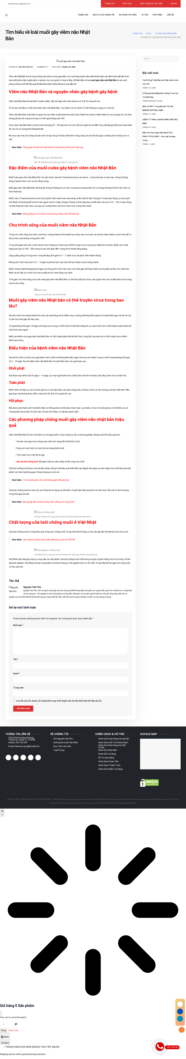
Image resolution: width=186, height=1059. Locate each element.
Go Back (5, 1043)
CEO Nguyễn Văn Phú (63, 739)
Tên (15, 659)
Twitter (16, 757)
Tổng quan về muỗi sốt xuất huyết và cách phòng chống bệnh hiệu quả (53, 147)
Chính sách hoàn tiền (108, 761)
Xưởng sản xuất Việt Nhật (65, 742)
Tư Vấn (144, 15)
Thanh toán (12, 1030)
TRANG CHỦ (110, 4)
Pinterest (23, 757)
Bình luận (18, 625)
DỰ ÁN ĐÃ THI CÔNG (128, 15)
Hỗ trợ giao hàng (106, 758)
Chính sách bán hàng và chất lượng (112, 746)
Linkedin (38, 757)
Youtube (30, 757)
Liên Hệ (170, 15)
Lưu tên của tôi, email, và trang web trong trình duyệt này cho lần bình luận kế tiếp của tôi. (59, 701)
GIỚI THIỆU (127, 4)
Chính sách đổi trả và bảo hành (113, 742)
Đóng (3, 1030)
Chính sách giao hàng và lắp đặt (113, 739)
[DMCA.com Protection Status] (149, 783)
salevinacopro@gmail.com (19, 4)
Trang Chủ (83, 15)
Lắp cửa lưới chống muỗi (27, 461)
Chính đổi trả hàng (107, 754)
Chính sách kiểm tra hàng (110, 769)
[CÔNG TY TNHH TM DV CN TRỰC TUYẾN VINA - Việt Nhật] (14, 15)
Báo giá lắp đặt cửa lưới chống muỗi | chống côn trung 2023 (48, 502)
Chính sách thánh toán (109, 765)
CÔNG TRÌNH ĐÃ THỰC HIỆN (151, 4)
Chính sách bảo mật (107, 750)
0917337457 (173, 1047)
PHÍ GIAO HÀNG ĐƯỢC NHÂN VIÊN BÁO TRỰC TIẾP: (32, 1047)
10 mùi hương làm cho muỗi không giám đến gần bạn (46, 480)
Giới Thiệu (157, 15)
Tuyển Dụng (58, 750)
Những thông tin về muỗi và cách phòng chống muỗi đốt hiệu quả (51, 214)
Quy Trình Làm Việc (62, 746)
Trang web (18, 688)
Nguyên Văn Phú (32, 587)
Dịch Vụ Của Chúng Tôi (104, 15)
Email (16, 673)
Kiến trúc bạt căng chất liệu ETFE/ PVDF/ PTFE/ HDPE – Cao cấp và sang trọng (158, 136)
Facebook (8, 757)
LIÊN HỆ (174, 4)
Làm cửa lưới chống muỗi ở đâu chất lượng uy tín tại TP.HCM (49, 539)
